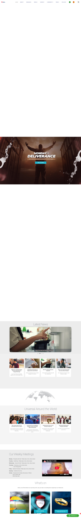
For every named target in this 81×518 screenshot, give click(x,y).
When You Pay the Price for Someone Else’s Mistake (48, 350)
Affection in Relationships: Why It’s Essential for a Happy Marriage (16, 370)
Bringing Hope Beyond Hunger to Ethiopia (63, 426)
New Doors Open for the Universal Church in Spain (16, 426)
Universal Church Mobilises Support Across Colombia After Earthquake (32, 426)
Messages (28, 2)
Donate (42, 2)
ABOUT (21, 2)
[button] (78, 2)
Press (57, 2)
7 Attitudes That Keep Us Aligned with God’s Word (32, 370)
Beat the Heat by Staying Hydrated (48, 370)
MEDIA (35, 2)
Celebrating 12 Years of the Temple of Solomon (48, 426)
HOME (16, 2)
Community (50, 2)
